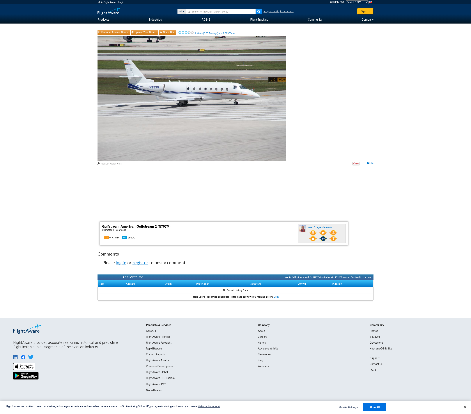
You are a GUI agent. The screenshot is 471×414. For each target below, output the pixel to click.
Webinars (263, 366)
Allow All (374, 407)
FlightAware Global (157, 372)
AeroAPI (151, 330)
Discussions (376, 342)
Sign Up (365, 11)
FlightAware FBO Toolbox (160, 377)
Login (121, 2)
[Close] (465, 407)
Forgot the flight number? (279, 11)
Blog (260, 360)
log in (121, 262)
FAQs (373, 369)
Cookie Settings (348, 407)
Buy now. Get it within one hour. (356, 277)
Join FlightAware (107, 2)
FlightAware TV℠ (156, 384)
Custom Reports (155, 354)
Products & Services (158, 325)
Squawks (375, 336)
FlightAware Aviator (157, 360)
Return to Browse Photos (114, 32)
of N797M (112, 237)
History (262, 342)
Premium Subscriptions (159, 366)
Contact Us (376, 364)
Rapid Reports (154, 348)
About (261, 330)
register (140, 262)
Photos (374, 330)
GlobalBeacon (154, 390)
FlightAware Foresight (158, 342)
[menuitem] (103, 20)
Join (276, 297)
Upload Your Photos (146, 32)
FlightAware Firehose (158, 336)
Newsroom (264, 354)
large (113, 164)
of (129, 237)
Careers (262, 336)
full (120, 164)
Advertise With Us (268, 348)
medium (105, 164)
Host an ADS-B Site (381, 348)
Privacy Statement (209, 406)
